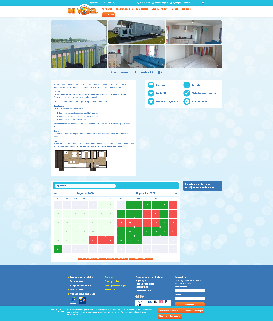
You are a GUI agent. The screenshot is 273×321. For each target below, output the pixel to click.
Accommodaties (124, 8)
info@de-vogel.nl (143, 290)
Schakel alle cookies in (168, 311)
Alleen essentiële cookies (169, 316)
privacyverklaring (74, 314)
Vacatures (110, 289)
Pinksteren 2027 (141, 259)
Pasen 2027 (90, 259)
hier (94, 102)
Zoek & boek (108, 14)
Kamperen (107, 8)
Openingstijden (112, 281)
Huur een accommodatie (81, 277)
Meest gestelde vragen (115, 285)
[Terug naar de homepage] (83, 10)
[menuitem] (107, 9)
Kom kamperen (76, 281)
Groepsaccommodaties (81, 285)
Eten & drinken (159, 8)
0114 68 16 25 (142, 287)
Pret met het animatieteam (82, 294)
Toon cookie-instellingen (192, 311)
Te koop (175, 8)
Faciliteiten (142, 8)
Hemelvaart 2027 (115, 259)
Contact (186, 8)
